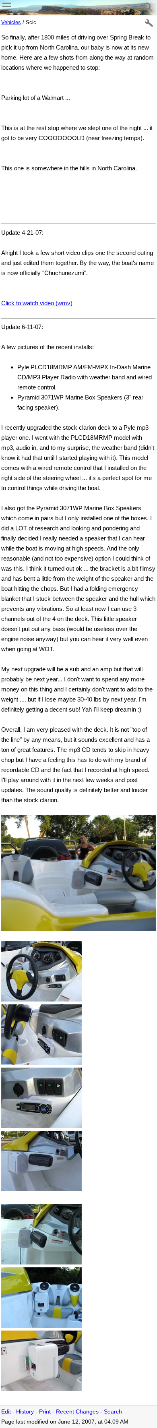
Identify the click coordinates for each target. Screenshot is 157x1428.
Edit (6, 1412)
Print (45, 1412)
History (25, 1412)
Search (113, 1412)
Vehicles (11, 22)
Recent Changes (77, 1412)
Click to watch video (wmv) (36, 303)
